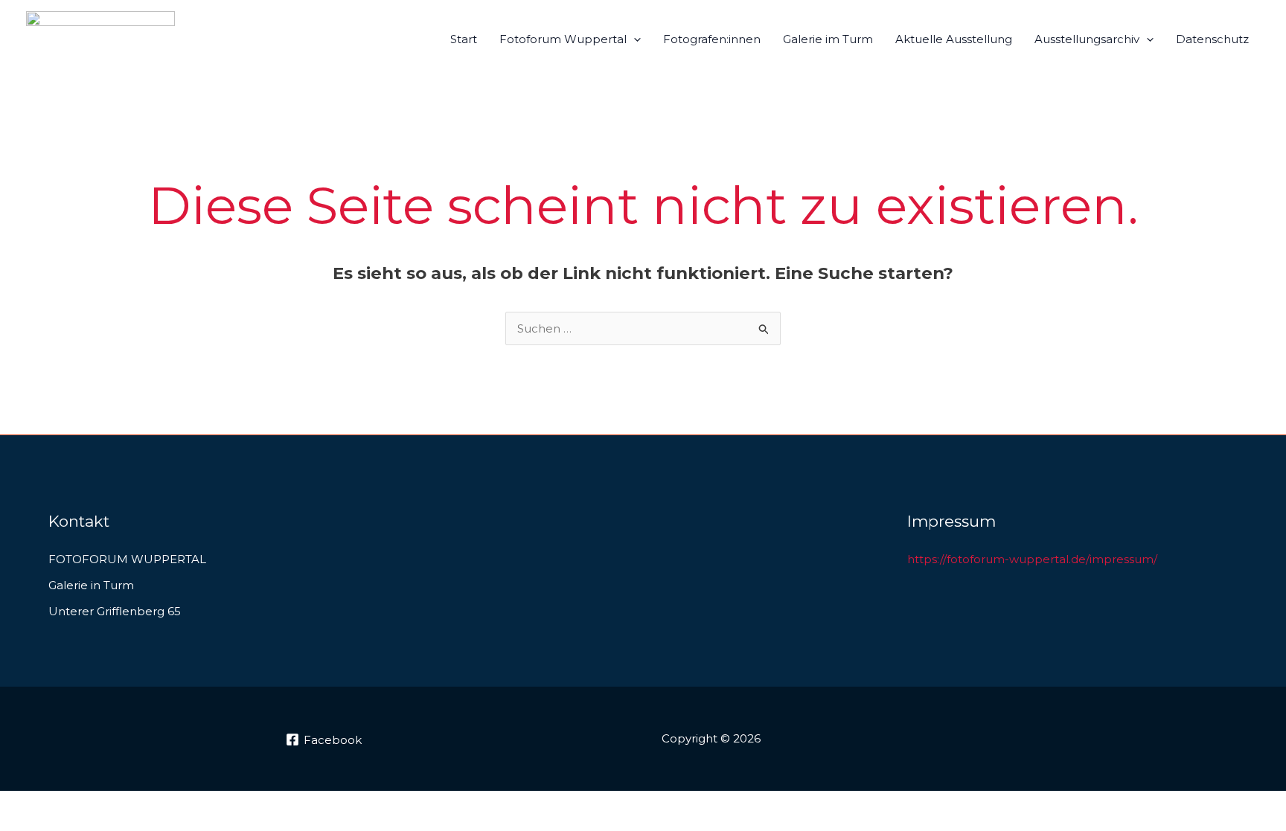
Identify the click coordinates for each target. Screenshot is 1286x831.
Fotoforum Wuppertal (563, 39)
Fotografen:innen (712, 39)
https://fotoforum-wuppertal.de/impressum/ (1032, 559)
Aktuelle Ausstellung (953, 39)
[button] (634, 39)
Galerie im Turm (828, 39)
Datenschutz (1212, 39)
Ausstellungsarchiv (1086, 39)
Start (463, 39)
